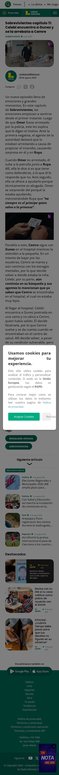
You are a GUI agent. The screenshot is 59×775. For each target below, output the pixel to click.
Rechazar (48, 416)
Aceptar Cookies (24, 416)
